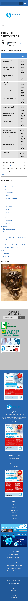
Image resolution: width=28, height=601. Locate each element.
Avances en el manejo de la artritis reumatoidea (9, 107)
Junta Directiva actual (14, 458)
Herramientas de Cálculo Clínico (14, 557)
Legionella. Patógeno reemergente (8, 68)
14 (16, 168)
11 (4, 168)
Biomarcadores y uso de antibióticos (9, 99)
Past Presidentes (9, 189)
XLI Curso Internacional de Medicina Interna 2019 (15, 238)
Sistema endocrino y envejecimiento (8, 114)
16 (24, 168)
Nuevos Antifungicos (8, 144)
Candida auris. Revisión (9, 90)
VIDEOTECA (6, 201)
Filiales (4, 203)
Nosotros (5, 184)
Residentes (5, 250)
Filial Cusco (8, 217)
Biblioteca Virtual (7, 232)
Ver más (3, 174)
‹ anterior (12, 162)
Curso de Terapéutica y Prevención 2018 (15, 244)
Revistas (14, 595)
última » (18, 171)
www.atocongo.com (14, 583)
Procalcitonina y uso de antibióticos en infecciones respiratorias (9, 130)
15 (20, 168)
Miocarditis (6, 152)
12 (8, 168)
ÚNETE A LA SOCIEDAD (9, 229)
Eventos (5, 234)
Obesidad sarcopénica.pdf (14, 43)
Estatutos (7, 195)
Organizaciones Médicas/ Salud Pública (14, 565)
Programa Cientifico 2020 (11, 247)
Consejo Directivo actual (11, 186)
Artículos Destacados (14, 554)
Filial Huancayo (8, 215)
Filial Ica (7, 212)
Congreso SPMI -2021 (10, 242)
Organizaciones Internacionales (14, 568)
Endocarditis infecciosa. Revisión (9, 83)
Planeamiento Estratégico (11, 198)
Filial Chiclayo (8, 220)
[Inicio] (14, 15)
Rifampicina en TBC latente (8, 122)
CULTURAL (6, 256)
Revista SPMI (6, 226)
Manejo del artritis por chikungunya (9, 61)
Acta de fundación (14, 466)
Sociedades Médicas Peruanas (14, 571)
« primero (5, 162)
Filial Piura (7, 223)
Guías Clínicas (14, 560)
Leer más (14, 421)
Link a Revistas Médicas (14, 562)
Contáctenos (6, 253)
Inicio (3, 25)
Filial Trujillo (8, 209)
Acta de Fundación (9, 192)
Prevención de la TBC (8, 136)
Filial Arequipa (8, 206)
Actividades (14, 590)
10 (24, 165)
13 (12, 168)
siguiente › (10, 171)
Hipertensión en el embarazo (8, 76)
